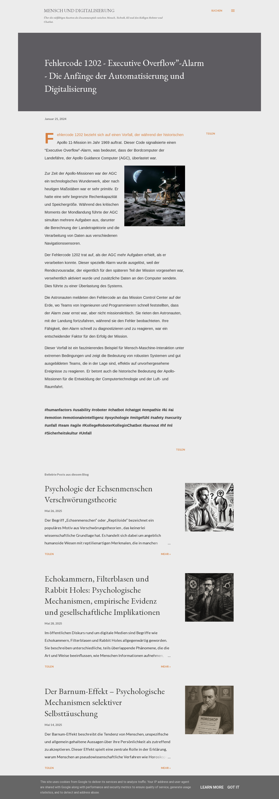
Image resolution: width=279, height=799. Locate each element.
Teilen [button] (210, 133)
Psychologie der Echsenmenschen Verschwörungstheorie (99, 494)
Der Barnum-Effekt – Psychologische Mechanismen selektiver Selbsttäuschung (105, 702)
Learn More (212, 787)
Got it (233, 787)
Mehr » (166, 554)
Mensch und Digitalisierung (79, 10)
